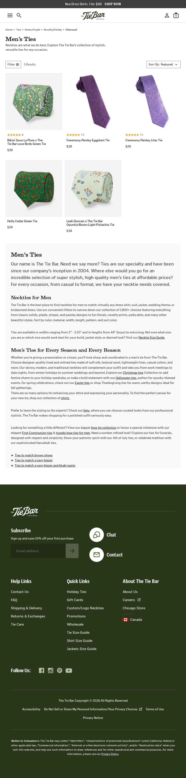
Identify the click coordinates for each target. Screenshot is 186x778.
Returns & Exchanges (28, 616)
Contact (115, 554)
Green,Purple (32, 29)
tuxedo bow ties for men (73, 433)
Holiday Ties (76, 592)
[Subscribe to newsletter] (72, 551)
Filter (11, 64)
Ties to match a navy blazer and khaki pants (45, 465)
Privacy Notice (93, 718)
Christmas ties (133, 373)
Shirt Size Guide (79, 640)
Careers (129, 600)
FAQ (14, 600)
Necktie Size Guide (151, 338)
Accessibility (31, 709)
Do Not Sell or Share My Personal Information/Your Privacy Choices (90, 709)
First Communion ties (37, 433)
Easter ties (82, 383)
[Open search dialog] (19, 15)
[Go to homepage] (93, 15)
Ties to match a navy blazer (34, 460)
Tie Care (17, 624)
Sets (86, 410)
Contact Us (20, 592)
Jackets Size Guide (81, 649)
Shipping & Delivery (26, 608)
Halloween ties (126, 378)
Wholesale (75, 624)
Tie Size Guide (78, 632)
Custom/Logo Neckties (85, 608)
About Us (130, 592)
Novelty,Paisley (53, 29)
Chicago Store (134, 608)
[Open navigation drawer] (10, 15)
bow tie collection (103, 428)
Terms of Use (155, 709)
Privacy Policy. (110, 754)
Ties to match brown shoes (34, 455)
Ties (18, 29)
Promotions (76, 616)
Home (8, 29)
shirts (65, 398)
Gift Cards (75, 600)
